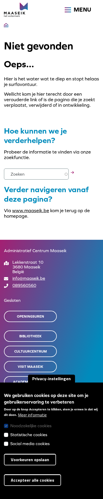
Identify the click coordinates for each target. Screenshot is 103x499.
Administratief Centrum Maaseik (35, 250)
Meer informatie (32, 415)
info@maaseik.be (28, 278)
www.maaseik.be (30, 210)
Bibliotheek (30, 336)
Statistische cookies (28, 434)
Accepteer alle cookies (32, 480)
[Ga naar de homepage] (16, 10)
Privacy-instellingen (51, 378)
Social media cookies (30, 443)
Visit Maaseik (30, 367)
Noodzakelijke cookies (31, 425)
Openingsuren (30, 316)
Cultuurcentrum (30, 351)
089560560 (24, 285)
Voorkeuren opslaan (30, 459)
